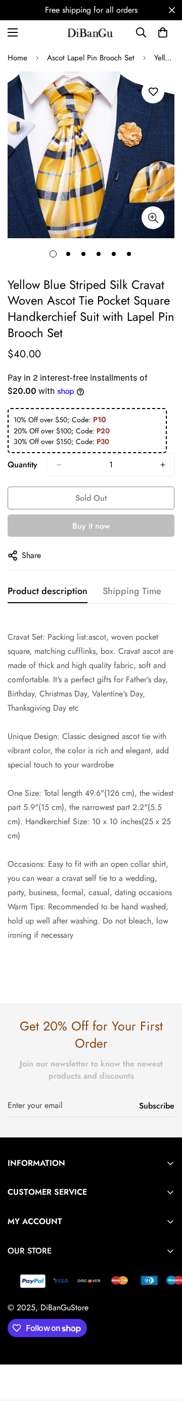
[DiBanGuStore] (91, 32)
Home (17, 57)
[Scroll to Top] (164, 1347)
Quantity (22, 464)
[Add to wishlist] (153, 92)
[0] (162, 32)
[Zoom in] (153, 217)
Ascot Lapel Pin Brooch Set (90, 57)
